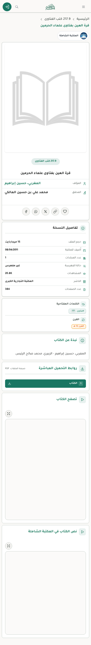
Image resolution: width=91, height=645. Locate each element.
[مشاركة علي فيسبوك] (26, 212)
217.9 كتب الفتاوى (57, 19)
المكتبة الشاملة (68, 35)
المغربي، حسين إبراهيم (23, 183)
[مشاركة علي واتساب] (36, 212)
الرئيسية (83, 19)
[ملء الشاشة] (8, 413)
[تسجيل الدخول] (7, 6)
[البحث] (17, 7)
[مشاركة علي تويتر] (45, 212)
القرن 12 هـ (79, 326)
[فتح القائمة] (83, 7)
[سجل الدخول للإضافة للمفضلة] (65, 211)
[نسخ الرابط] (55, 212)
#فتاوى (78, 311)
